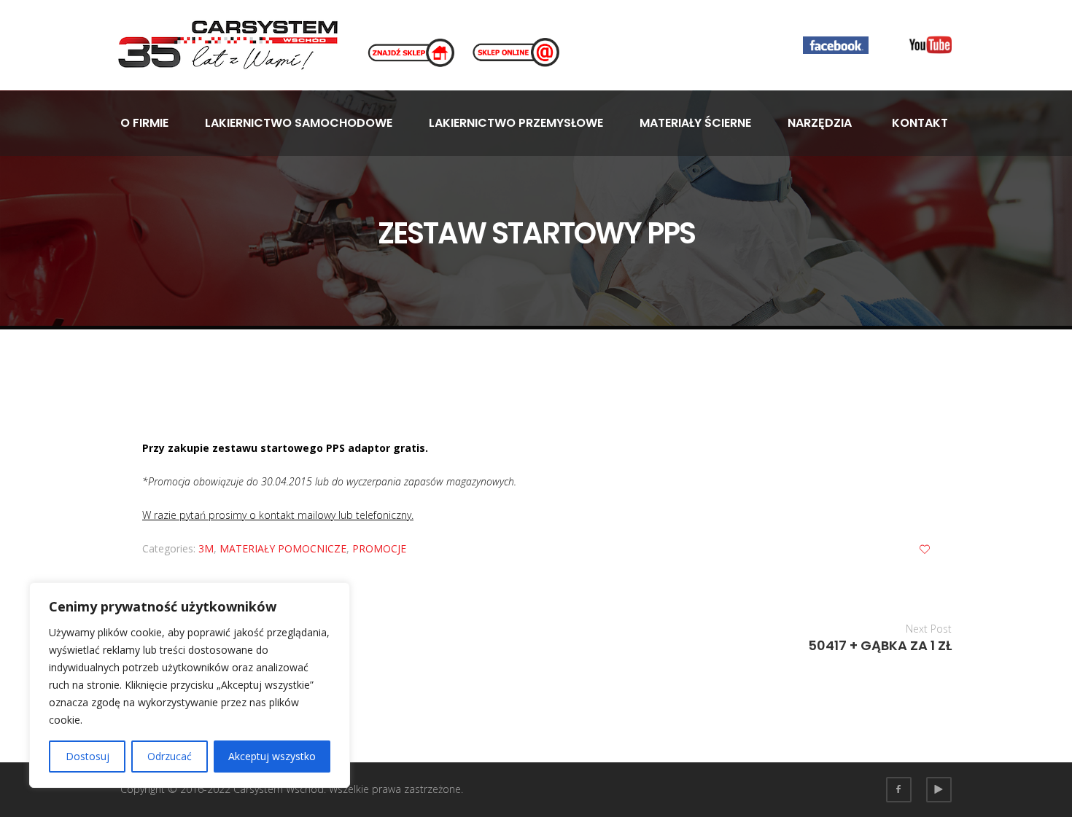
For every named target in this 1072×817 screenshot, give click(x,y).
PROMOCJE (379, 548)
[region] (189, 685)
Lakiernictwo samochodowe (298, 122)
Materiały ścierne (695, 122)
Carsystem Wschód (278, 789)
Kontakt (920, 122)
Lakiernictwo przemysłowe (516, 122)
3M (206, 548)
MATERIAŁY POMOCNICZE (283, 548)
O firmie (144, 122)
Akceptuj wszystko (272, 756)
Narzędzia (820, 122)
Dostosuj (87, 756)
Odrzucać (169, 756)
